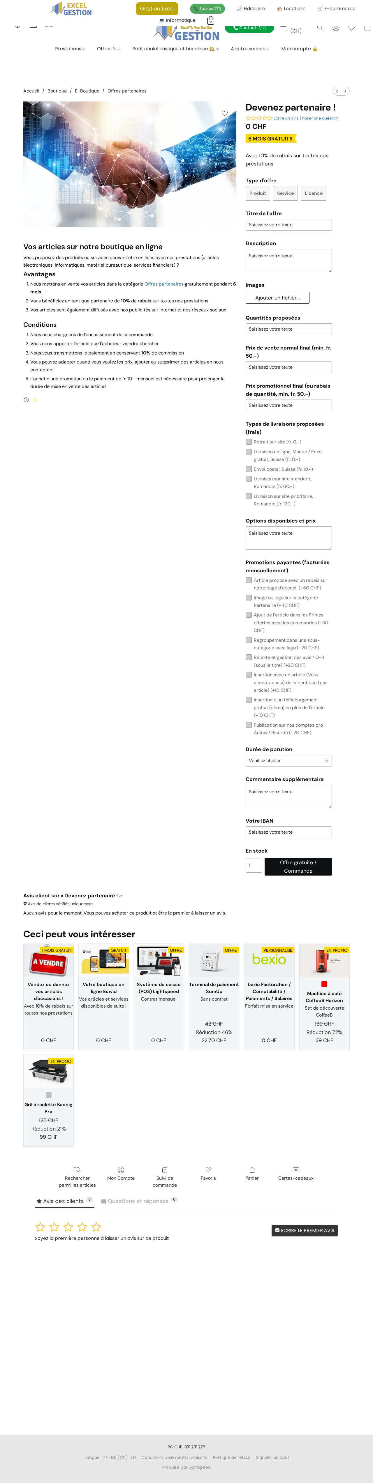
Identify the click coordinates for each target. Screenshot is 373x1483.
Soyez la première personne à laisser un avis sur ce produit (102, 1238)
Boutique (57, 91)
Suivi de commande (165, 1181)
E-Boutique (87, 91)
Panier (252, 1178)
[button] (186, 30)
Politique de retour (231, 1457)
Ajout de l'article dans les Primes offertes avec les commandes (291, 622)
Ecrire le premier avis (307, 1230)
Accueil (31, 91)
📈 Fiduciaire (251, 9)
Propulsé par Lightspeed (186, 1467)
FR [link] (105, 1457)
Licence (314, 193)
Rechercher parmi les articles (77, 1181)
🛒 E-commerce (336, 9)
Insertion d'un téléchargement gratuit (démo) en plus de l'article (289, 707)
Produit (257, 193)
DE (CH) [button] (296, 27)
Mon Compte (121, 1178)
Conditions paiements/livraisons (174, 1457)
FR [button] (282, 24)
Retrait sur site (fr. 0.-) (277, 442)
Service (285, 193)
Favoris (208, 1178)
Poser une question (320, 118)
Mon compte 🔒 (299, 48)
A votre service (249, 48)
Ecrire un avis (286, 118)
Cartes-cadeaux (296, 1178)
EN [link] (133, 1457)
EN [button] (308, 24)
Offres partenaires (127, 91)
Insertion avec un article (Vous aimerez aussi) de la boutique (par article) (290, 682)
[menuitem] (337, 91)
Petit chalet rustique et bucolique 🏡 (174, 48)
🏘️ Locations (291, 9)
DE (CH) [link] (119, 1457)
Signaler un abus (273, 1457)
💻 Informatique (177, 20)
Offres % (107, 48)
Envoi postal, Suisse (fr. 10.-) (283, 469)
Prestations (68, 48)
